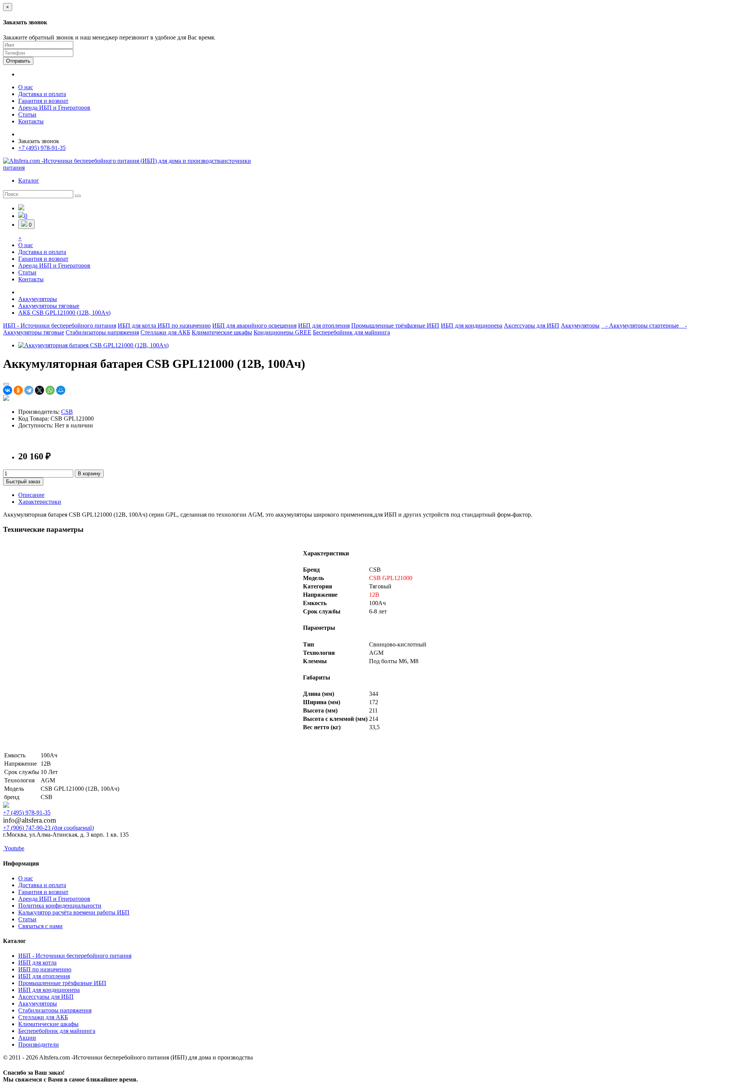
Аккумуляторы (37, 299)
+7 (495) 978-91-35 (42, 148)
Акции (27, 1037)
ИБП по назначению (184, 325)
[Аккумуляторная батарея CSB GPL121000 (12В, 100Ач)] (93, 345)
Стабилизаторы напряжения (102, 332)
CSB (67, 411)
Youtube (13, 848)
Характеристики (39, 501)
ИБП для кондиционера (471, 325)
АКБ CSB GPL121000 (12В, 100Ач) (64, 312)
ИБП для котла (138, 325)
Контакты (31, 121)
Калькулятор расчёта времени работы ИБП (73, 912)
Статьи (27, 114)
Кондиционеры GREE (282, 332)
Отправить (18, 61)
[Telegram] (28, 390)
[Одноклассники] (18, 390)
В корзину (89, 473)
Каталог (28, 180)
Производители (38, 1044)
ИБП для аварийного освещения (254, 325)
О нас (25, 87)
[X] (39, 390)
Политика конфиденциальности (59, 905)
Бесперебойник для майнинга (351, 332)
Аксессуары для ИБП (531, 325)
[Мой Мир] (60, 390)
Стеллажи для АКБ (165, 332)
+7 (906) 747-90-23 (48, 828)
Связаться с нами (40, 926)
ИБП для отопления (324, 325)
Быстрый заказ (23, 481)
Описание (31, 495)
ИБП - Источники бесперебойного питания (59, 325)
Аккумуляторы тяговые (48, 306)
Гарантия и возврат (43, 101)
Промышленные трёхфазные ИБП (395, 325)
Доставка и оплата (42, 94)
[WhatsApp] (50, 390)
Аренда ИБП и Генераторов (54, 107)
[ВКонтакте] (7, 390)
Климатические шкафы (222, 332)
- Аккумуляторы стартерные (640, 325)
